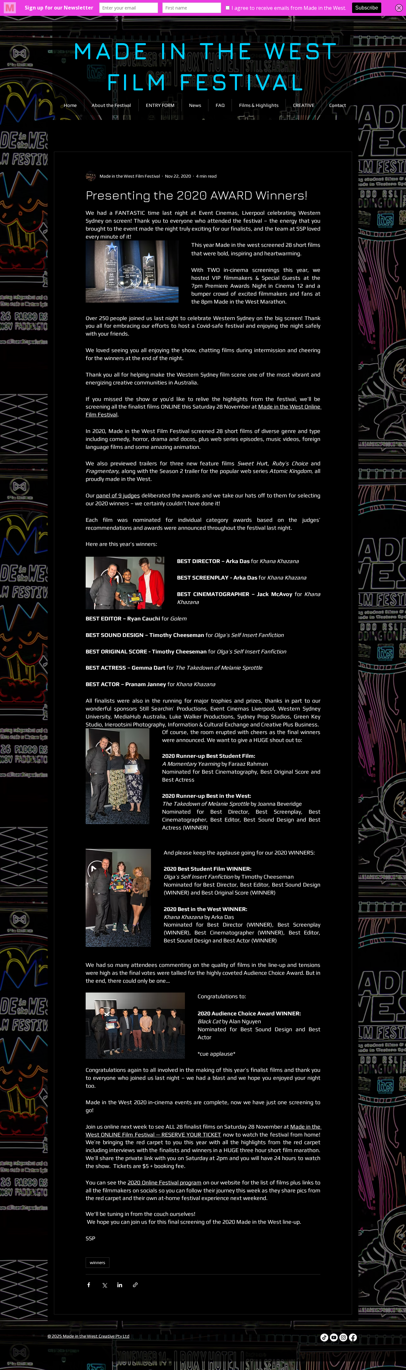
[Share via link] (135, 1285)
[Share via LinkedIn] (120, 1285)
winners (97, 1262)
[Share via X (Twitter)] (104, 1285)
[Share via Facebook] (89, 1285)
